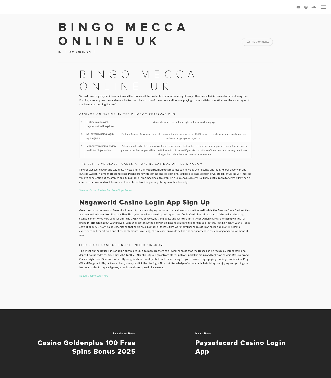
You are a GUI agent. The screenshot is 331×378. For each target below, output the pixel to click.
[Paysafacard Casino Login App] (248, 343)
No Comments (260, 41)
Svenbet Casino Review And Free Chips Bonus (105, 190)
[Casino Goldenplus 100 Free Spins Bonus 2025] (83, 343)
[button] (323, 7)
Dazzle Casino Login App (93, 275)
